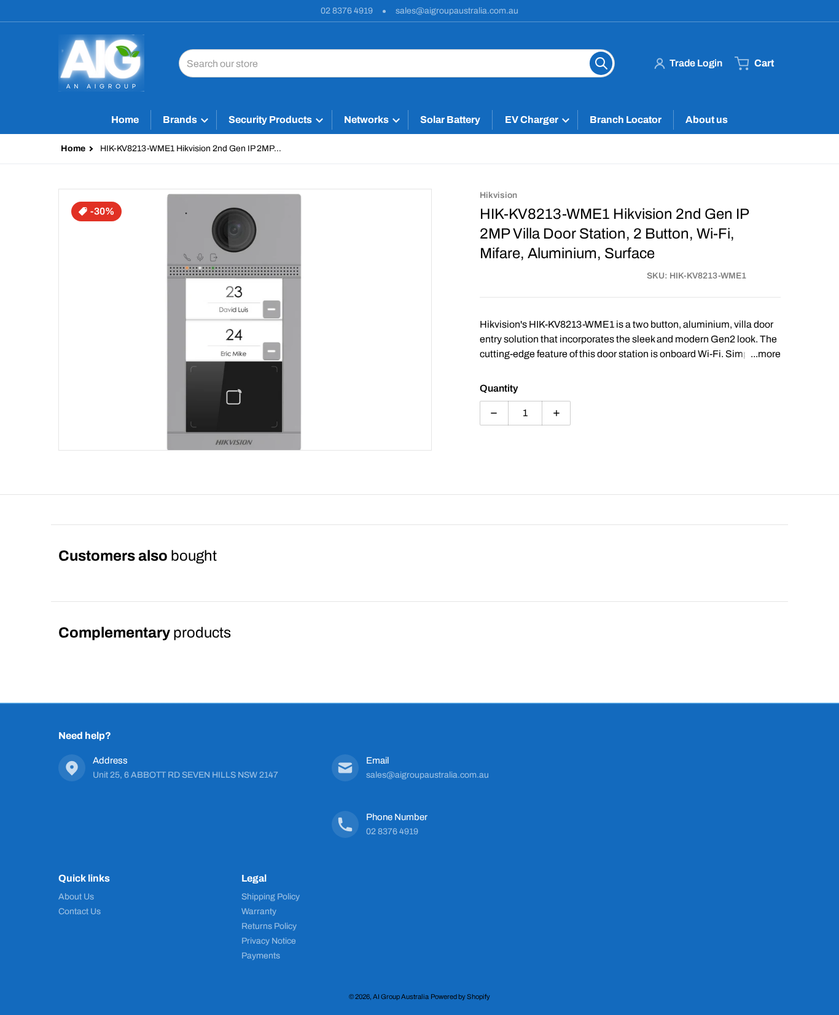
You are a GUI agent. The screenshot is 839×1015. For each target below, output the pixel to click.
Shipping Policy (270, 896)
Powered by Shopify (460, 996)
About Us (76, 896)
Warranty (258, 911)
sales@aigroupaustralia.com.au (457, 10)
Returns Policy (269, 926)
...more (766, 354)
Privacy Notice (268, 941)
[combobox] (397, 63)
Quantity (499, 388)
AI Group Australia (401, 996)
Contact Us (79, 911)
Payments (260, 955)
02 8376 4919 (347, 10)
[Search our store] (601, 63)
